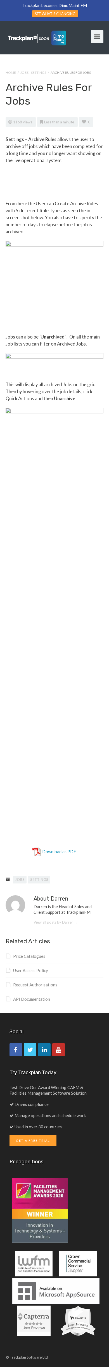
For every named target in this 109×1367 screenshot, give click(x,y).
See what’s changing (55, 13)
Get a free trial (33, 1140)
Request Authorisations (35, 984)
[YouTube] (58, 1049)
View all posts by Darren (56, 922)
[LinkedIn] (44, 1049)
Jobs (24, 72)
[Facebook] (16, 1049)
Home (11, 72)
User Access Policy (30, 970)
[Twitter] (30, 1049)
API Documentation (31, 999)
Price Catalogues (29, 956)
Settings (38, 72)
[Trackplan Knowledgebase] (37, 37)
